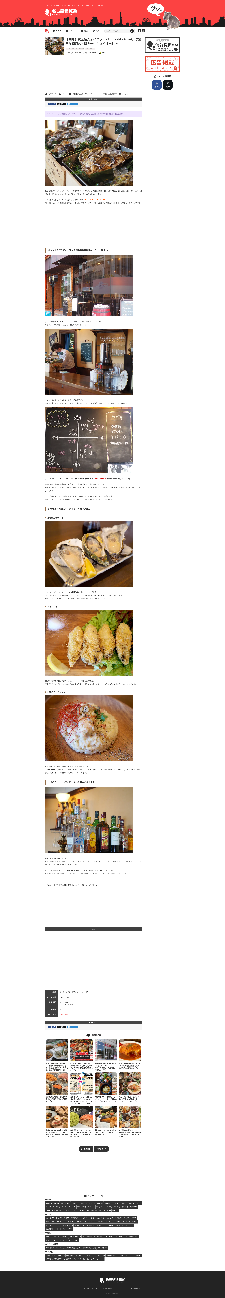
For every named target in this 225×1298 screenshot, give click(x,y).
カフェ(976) (129, 1225)
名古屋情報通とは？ (108, 1288)
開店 (86, 31)
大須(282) (84, 1203)
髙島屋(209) (58, 1259)
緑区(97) (115, 1210)
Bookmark (73, 103)
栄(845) (56, 1203)
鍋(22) (99, 1225)
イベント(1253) (51, 1255)
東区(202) (99, 1207)
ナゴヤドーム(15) (51, 1240)
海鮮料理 (92, 48)
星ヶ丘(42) (72, 1207)
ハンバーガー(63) (79, 1225)
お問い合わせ (137, 1288)
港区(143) (75, 1210)
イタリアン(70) (61, 1221)
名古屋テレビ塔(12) (132, 1236)
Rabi (103, 53)
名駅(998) (49, 1203)
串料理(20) (118, 1218)
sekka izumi (64, 1014)
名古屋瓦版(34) (102, 1248)
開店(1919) (61, 1255)
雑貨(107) (90, 1255)
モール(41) (120, 1255)
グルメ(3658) (50, 1218)
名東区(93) (90, 1210)
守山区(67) (98, 1210)
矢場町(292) (75, 1203)
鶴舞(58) (131, 1203)
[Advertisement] (93, 74)
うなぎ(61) (84, 1218)
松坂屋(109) (67, 1259)
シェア (53, 104)
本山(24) (64, 1207)
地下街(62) (49, 1259)
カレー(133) (126, 1221)
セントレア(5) (63, 1240)
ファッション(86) (79, 1255)
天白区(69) (107, 1210)
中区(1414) (91, 1207)
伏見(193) (100, 1203)
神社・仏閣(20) (87, 1236)
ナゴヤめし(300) (107, 1225)
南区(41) (82, 1210)
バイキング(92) (119, 1225)
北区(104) (125, 1207)
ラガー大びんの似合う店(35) (72, 1248)
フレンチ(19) (88, 1221)
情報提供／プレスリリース (91, 1288)
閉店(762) (69, 1255)
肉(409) (134, 1221)
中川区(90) (66, 1210)
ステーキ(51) (50, 1225)
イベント (72, 31)
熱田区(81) (49, 1210)
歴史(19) (56, 1236)
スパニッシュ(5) (99, 1221)
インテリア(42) (100, 1255)
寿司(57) (66, 1218)
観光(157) (49, 1236)
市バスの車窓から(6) (89, 1248)
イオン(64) (100, 1259)
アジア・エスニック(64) (113, 1221)
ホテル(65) (64, 1236)
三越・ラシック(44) (89, 1259)
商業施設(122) (110, 1255)
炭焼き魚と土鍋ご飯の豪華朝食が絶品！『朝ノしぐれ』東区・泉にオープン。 (105, 1132)
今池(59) (138, 1203)
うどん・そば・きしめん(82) (105, 1218)
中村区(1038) (81, 1207)
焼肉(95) (70, 1225)
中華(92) (133, 1218)
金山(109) (92, 1203)
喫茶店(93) (49, 1229)
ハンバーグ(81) (61, 1225)
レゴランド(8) (73, 1240)
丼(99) (92, 1218)
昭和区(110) (133, 1207)
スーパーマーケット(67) (133, 1255)
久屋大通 (81, 48)
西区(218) (117, 1207)
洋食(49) (126, 1218)
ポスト (63, 104)
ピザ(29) (79, 1221)
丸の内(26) (108, 1203)
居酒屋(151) (91, 1225)
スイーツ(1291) (67, 1229)
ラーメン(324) (50, 1221)
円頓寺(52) (116, 1203)
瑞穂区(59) (57, 1210)
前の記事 (87, 1149)
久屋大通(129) (64, 1203)
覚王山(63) (56, 1207)
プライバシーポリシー (123, 1288)
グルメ (58, 31)
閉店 (97, 31)
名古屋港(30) (110, 1236)
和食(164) (59, 1218)
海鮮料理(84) (75, 1218)
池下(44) (48, 1207)
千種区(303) (108, 1207)
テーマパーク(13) (75, 1236)
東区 (87, 48)
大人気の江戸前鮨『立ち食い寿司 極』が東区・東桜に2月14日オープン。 (56, 1099)
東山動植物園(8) (99, 1236)
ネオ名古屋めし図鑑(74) (53, 1248)
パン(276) (57, 1229)
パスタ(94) (71, 1221)
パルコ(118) (77, 1259)
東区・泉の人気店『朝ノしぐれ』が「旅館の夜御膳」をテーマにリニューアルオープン (129, 1099)
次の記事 (100, 1149)
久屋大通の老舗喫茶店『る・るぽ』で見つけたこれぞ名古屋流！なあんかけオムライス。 (129, 1066)
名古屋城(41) (120, 1236)
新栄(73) (124, 1203)
